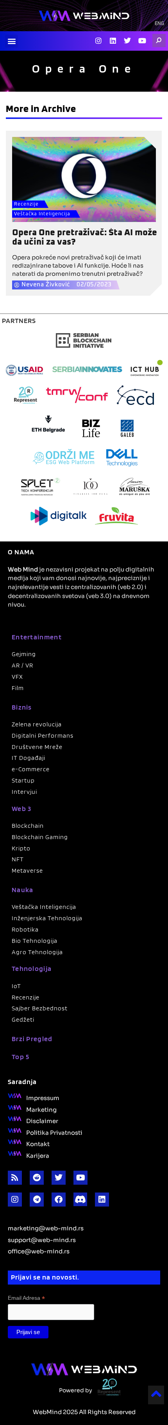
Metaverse (27, 870)
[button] (11, 41)
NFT (18, 859)
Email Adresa (26, 1298)
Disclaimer (42, 1120)
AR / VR (22, 665)
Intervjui (24, 791)
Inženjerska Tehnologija (47, 918)
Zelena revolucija (37, 724)
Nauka (23, 890)
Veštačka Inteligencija (42, 214)
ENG (159, 23)
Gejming (24, 654)
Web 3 (22, 808)
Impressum (42, 1097)
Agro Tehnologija (37, 952)
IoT (16, 986)
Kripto (21, 848)
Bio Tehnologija (34, 940)
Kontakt (38, 1143)
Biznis (22, 707)
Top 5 (21, 1056)
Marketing (41, 1109)
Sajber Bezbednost (40, 1008)
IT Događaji (28, 757)
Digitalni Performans (42, 735)
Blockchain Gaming (40, 837)
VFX (17, 676)
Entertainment (37, 637)
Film (18, 688)
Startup (23, 780)
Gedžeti (23, 1019)
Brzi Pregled (32, 1039)
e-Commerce (31, 769)
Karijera (37, 1155)
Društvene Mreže (37, 747)
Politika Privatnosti (54, 1132)
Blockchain (28, 825)
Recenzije (26, 204)
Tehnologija (32, 968)
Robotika (25, 929)
